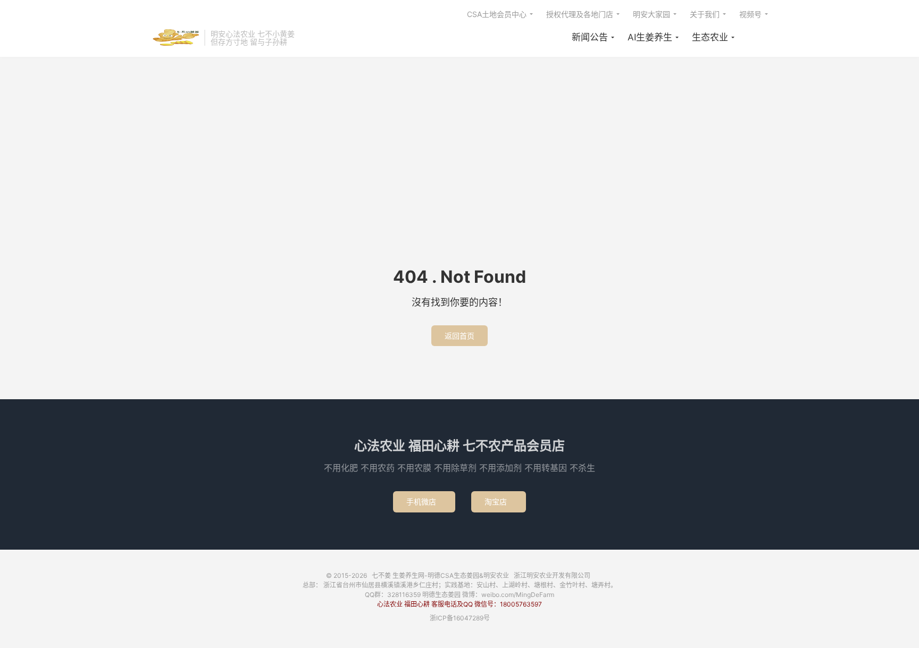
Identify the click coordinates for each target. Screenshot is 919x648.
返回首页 (459, 335)
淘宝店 (498, 501)
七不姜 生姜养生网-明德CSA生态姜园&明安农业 (175, 37)
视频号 (750, 14)
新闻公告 (590, 37)
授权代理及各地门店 (579, 14)
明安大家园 (651, 14)
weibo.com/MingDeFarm (517, 595)
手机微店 (424, 501)
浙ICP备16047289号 (460, 618)
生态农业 (710, 37)
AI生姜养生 (650, 37)
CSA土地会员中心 (497, 14)
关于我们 (705, 14)
